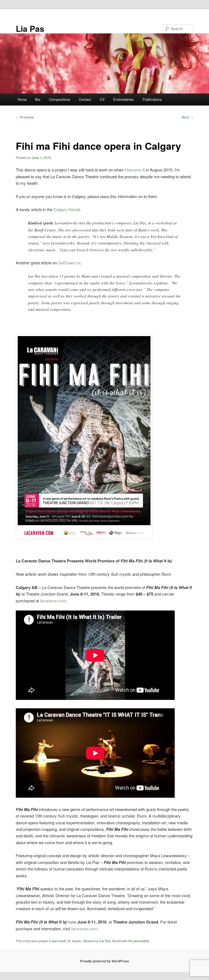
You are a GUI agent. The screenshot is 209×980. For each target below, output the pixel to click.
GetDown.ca (69, 262)
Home (22, 99)
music (76, 940)
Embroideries (123, 99)
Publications (152, 99)
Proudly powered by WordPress (104, 961)
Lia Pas (30, 28)
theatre (88, 940)
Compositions (59, 99)
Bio (37, 99)
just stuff (59, 940)
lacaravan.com (53, 600)
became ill (136, 170)
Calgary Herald (66, 209)
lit (68, 940)
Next (187, 117)
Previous (25, 117)
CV (102, 99)
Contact (85, 99)
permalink (141, 940)
